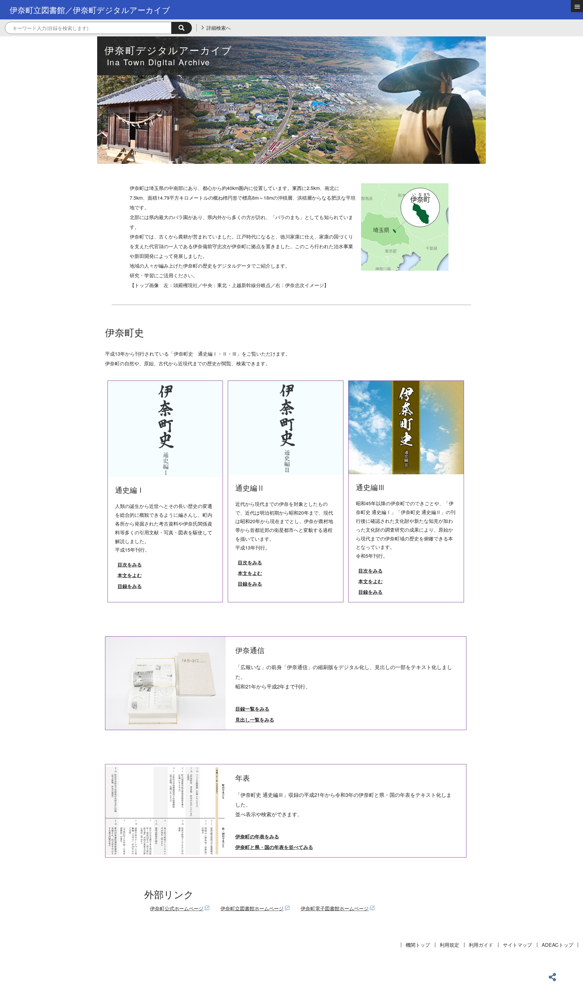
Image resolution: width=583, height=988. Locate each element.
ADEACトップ (557, 944)
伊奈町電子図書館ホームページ (335, 908)
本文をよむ (130, 575)
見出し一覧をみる (254, 719)
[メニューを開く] (577, 6)
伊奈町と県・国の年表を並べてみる (274, 847)
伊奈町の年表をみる (257, 836)
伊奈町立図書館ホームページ (252, 908)
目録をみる (130, 586)
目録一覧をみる (252, 708)
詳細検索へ (218, 27)
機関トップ (418, 944)
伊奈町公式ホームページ (176, 908)
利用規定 (449, 944)
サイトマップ (517, 944)
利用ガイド (481, 944)
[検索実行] (181, 28)
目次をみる (130, 564)
